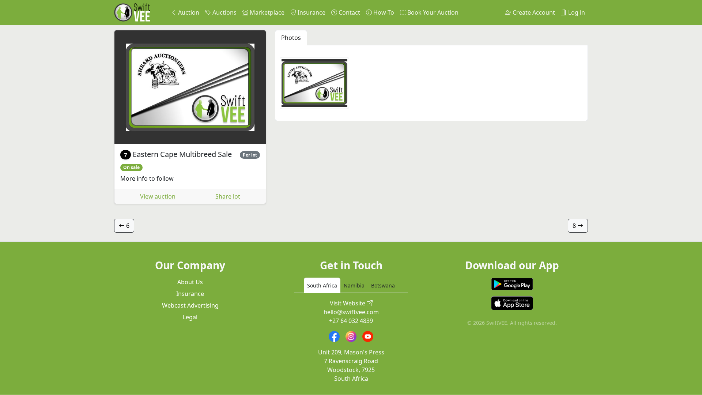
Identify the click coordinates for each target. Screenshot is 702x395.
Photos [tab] (291, 38)
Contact (348, 12)
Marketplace (266, 12)
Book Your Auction (432, 12)
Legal (190, 317)
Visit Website (348, 303)
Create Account (533, 12)
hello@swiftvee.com (351, 312)
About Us (190, 282)
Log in (576, 12)
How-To (383, 12)
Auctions (224, 12)
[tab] (322, 285)
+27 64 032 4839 (351, 321)
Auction (188, 12)
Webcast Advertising (190, 305)
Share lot (227, 196)
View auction (158, 196)
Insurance (310, 12)
